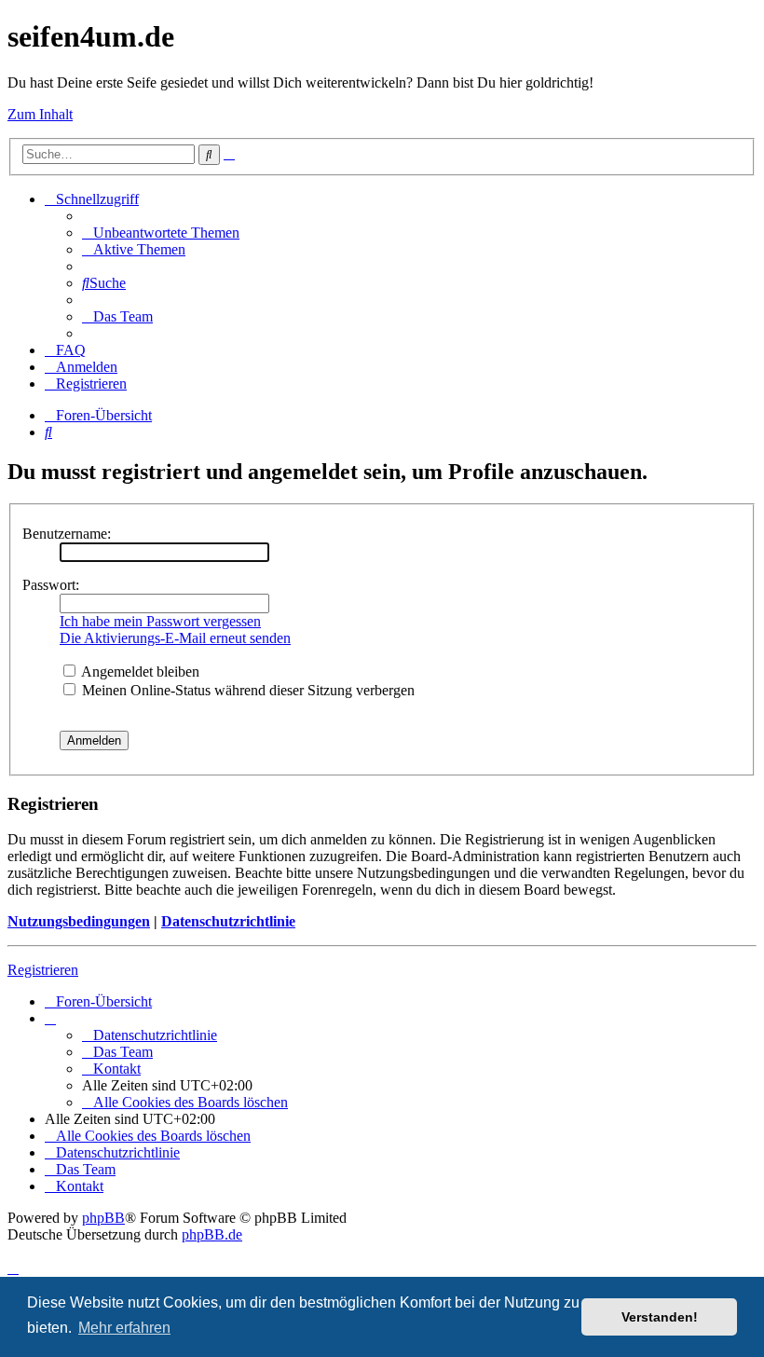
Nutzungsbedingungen (78, 921)
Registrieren (42, 970)
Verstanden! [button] (659, 1316)
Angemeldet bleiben (138, 671)
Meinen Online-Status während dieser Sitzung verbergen (246, 690)
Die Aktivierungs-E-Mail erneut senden (175, 638)
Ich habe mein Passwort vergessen (160, 621)
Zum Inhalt (40, 114)
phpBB (103, 1218)
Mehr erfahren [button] (124, 1328)
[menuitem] (160, 232)
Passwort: (50, 585)
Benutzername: (66, 533)
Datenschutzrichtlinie (228, 921)
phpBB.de (212, 1234)
